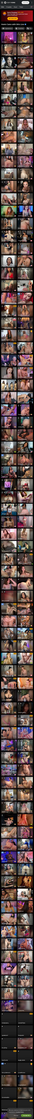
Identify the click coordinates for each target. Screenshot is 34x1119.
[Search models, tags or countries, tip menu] (31, 7)
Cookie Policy (20, 1112)
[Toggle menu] (2, 2)
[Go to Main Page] (10, 3)
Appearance (8, 28)
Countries (21, 28)
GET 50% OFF (13, 18)
